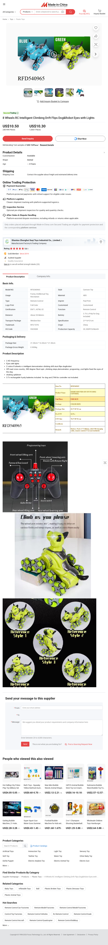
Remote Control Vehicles (38, 914)
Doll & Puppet (8, 861)
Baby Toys (9, 888)
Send (25, 744)
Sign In (6, 264)
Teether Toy (33, 856)
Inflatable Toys (25, 888)
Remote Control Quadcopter (41, 920)
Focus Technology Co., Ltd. (36, 934)
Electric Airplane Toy (36, 861)
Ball (37, 888)
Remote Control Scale (82, 914)
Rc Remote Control (60, 914)
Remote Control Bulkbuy (68, 920)
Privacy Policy (93, 934)
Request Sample (47, 145)
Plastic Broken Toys (53, 888)
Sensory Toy (85, 851)
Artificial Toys (8, 851)
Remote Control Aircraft (14, 920)
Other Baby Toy (86, 856)
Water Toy (58, 856)
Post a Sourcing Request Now (78, 744)
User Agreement (68, 934)
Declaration (81, 934)
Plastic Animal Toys (13, 895)
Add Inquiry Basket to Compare (54, 101)
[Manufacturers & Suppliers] (54, 4)
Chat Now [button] (82, 138)
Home (5, 19)
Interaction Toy (34, 851)
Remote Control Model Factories (73, 907)
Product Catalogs (39, 846)
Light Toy (58, 851)
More (5, 865)
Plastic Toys (20, 19)
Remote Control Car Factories (17, 907)
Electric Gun (84, 861)
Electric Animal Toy (61, 861)
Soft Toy (6, 856)
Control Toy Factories (13, 914)
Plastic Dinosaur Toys (75, 888)
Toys (11, 19)
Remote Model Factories (44, 907)
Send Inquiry (28, 138)
